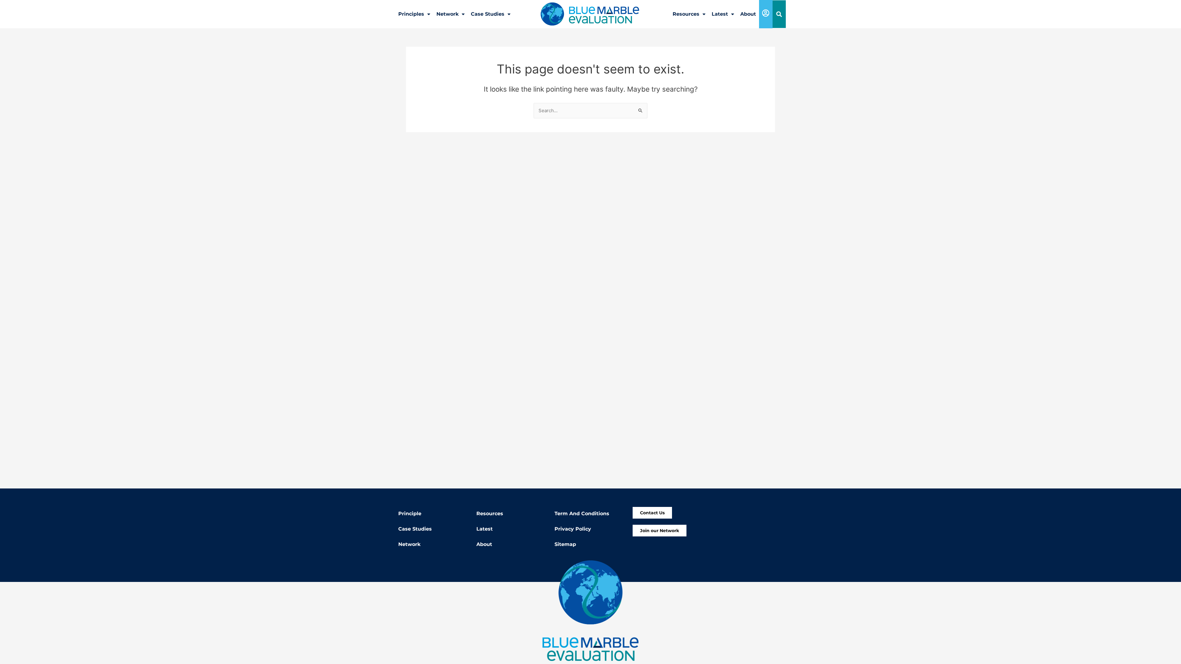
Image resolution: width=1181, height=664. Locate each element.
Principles (411, 14)
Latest (720, 14)
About (748, 14)
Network (447, 14)
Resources (686, 14)
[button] (779, 14)
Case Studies (487, 14)
